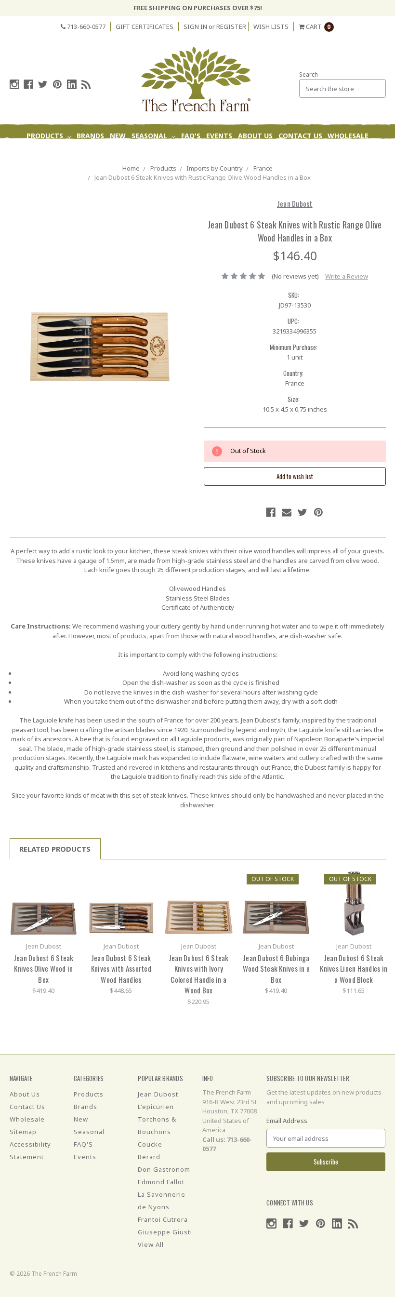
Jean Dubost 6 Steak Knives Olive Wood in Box (43, 968)
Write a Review (346, 276)
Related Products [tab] (55, 849)
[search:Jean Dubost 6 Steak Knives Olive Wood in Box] (67, 880)
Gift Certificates (144, 26)
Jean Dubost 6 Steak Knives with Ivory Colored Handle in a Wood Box (199, 974)
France (263, 168)
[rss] (86, 84)
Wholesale (348, 135)
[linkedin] (72, 84)
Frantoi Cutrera (163, 1219)
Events (219, 135)
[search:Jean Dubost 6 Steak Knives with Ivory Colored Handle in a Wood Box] (222, 880)
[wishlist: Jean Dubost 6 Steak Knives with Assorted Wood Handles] (144, 894)
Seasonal (150, 135)
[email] (286, 512)
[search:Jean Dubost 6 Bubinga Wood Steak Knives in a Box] (299, 880)
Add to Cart (43, 903)
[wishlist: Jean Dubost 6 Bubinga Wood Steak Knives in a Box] (299, 894)
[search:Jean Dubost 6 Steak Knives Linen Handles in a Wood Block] (377, 880)
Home (131, 168)
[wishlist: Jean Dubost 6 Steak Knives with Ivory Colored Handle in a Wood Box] (222, 894)
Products (45, 135)
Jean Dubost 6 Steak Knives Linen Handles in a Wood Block (353, 968)
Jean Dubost (158, 1094)
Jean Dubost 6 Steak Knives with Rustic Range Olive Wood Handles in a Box (202, 177)
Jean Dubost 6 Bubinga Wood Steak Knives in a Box (276, 968)
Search (308, 74)
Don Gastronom (164, 1169)
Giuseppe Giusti (165, 1232)
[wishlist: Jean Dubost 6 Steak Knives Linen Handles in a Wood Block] (377, 894)
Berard (149, 1156)
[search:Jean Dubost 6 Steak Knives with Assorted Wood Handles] (144, 880)
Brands (90, 135)
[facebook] (28, 84)
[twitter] (43, 84)
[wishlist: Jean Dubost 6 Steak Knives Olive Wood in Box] (67, 894)
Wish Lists (271, 26)
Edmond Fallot (161, 1181)
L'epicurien (156, 1106)
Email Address (286, 1120)
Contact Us (300, 135)
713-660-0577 (85, 26)
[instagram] (14, 84)
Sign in (195, 26)
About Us (255, 135)
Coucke (150, 1144)
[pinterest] (57, 84)
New (118, 135)
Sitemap (23, 1131)
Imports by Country (214, 168)
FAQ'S (190, 135)
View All (151, 1244)
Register (231, 26)
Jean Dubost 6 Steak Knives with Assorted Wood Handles (121, 968)
